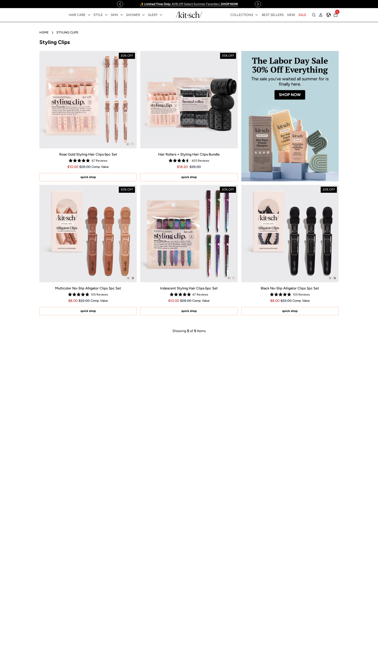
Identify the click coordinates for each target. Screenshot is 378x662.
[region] (189, 4)
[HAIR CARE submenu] (89, 15)
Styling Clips (67, 32)
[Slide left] (120, 4)
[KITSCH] (189, 15)
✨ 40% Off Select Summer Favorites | (189, 4)
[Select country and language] (328, 15)
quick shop (88, 177)
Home (44, 32)
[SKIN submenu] (121, 15)
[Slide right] (258, 4)
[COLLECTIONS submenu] (256, 15)
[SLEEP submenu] (161, 15)
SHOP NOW (290, 94)
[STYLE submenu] (106, 15)
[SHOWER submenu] (143, 15)
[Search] (314, 15)
